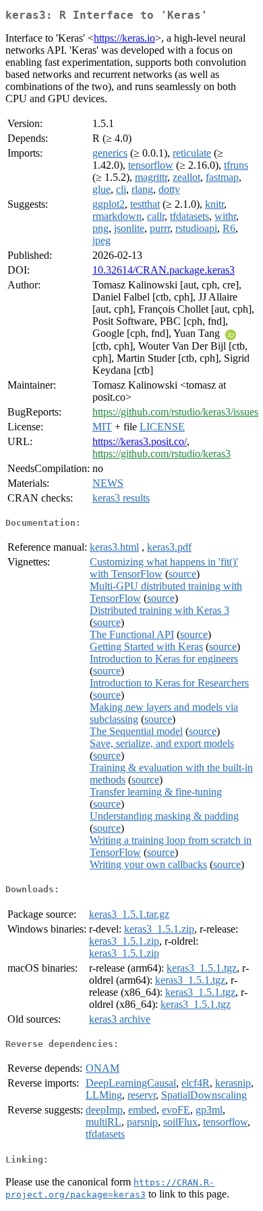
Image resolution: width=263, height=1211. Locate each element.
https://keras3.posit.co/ (139, 441)
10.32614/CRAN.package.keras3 (163, 270)
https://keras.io (124, 38)
